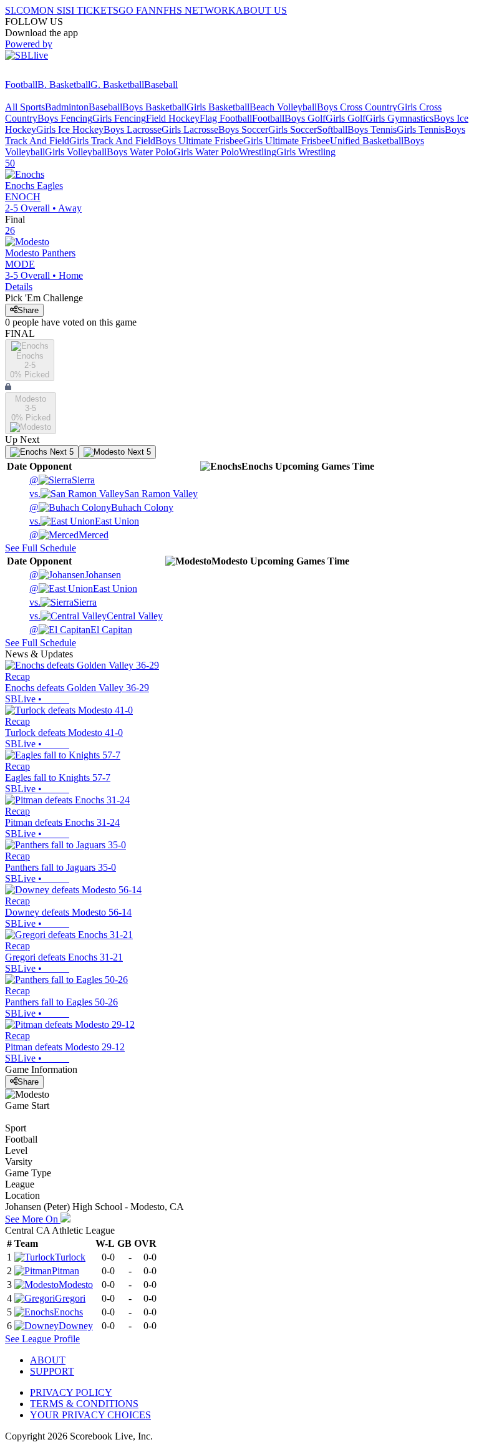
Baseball (161, 84)
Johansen (75, 574)
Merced (69, 535)
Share (28, 310)
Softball (332, 129)
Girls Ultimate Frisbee (286, 140)
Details (18, 286)
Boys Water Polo (140, 152)
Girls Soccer (292, 129)
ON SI (52, 10)
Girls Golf (345, 118)
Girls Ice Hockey (70, 129)
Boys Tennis (372, 129)
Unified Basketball (367, 140)
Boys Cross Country (357, 107)
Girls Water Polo (206, 152)
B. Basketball (63, 84)
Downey (76, 1325)
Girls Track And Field (112, 140)
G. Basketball (117, 84)
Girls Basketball (217, 107)
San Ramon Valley (113, 493)
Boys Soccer (243, 129)
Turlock (70, 1257)
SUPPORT (52, 1371)
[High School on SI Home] (53, 73)
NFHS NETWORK (196, 10)
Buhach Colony (101, 507)
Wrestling (257, 152)
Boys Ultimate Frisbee (199, 140)
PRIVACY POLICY (71, 1392)
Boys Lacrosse (133, 129)
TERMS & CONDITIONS (84, 1403)
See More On (32, 1219)
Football (21, 84)
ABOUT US (261, 10)
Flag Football (226, 118)
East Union (84, 521)
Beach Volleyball (283, 107)
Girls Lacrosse (190, 129)
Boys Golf (305, 118)
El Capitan (80, 629)
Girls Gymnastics (399, 118)
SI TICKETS (92, 10)
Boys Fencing (64, 118)
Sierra (62, 480)
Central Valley (96, 616)
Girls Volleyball (76, 152)
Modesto (76, 1284)
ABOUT (47, 1360)
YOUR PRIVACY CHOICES (90, 1415)
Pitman (65, 1271)
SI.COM (22, 10)
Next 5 (60, 452)
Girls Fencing (119, 118)
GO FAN (137, 10)
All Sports (25, 107)
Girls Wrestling (306, 152)
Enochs (68, 1312)
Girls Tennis (421, 129)
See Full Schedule (40, 548)
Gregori (70, 1298)
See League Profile (42, 1338)
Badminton (67, 107)
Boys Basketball (154, 107)
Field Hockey (173, 118)
